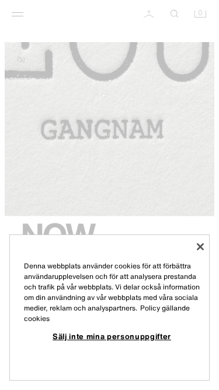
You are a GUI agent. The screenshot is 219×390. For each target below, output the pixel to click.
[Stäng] (200, 247)
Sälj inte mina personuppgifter (112, 336)
